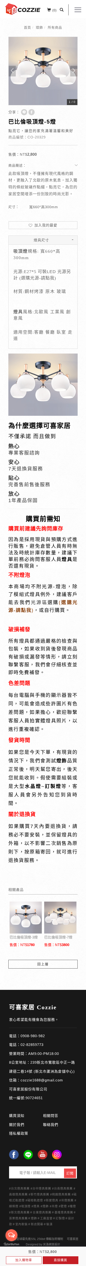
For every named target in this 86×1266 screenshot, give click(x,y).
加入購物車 (23, 1260)
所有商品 (55, 27)
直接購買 (60, 1260)
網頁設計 (54, 1244)
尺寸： (13, 207)
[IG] (57, 1154)
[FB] (14, 1154)
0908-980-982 (33, 1036)
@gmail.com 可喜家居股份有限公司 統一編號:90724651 (36, 1089)
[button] (61, 10)
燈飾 (39, 27)
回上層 (43, 964)
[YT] (42, 1154)
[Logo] (23, 9)
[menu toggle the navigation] (78, 10)
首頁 (27, 27)
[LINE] (28, 1154)
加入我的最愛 (45, 225)
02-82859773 (32, 1045)
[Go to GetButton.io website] (11, 1244)
